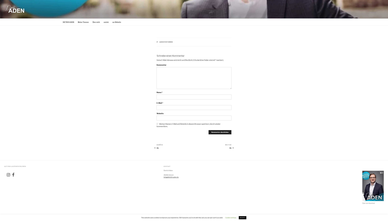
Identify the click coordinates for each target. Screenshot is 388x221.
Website (160, 113)
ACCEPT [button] (242, 217)
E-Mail (160, 103)
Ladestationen (166, 42)
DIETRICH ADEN (68, 22)
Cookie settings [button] (230, 218)
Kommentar (161, 65)
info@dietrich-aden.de (171, 177)
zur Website (116, 22)
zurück (106, 22)
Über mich (96, 22)
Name (159, 92)
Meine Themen (83, 22)
